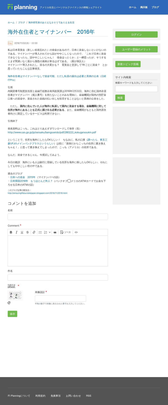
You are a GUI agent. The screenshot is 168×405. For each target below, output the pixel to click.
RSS (88, 395)
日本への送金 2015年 (23, 177)
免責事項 (56, 395)
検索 (120, 97)
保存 (12, 313)
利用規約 (40, 395)
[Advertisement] (58, 347)
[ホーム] (22, 7)
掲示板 (144, 7)
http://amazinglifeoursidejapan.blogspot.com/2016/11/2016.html (37, 193)
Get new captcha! (9, 303)
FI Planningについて (19, 395)
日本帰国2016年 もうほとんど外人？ (31, 180)
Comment (13, 225)
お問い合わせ (73, 395)
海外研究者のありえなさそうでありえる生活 (51, 22)
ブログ (155, 7)
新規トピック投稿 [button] (127, 64)
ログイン (136, 34)
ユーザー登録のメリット (136, 49)
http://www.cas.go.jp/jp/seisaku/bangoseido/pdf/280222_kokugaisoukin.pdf (52, 132)
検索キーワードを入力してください (133, 82)
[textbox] (58, 251)
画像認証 (40, 292)
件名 (10, 270)
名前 (10, 210)
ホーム (132, 7)
